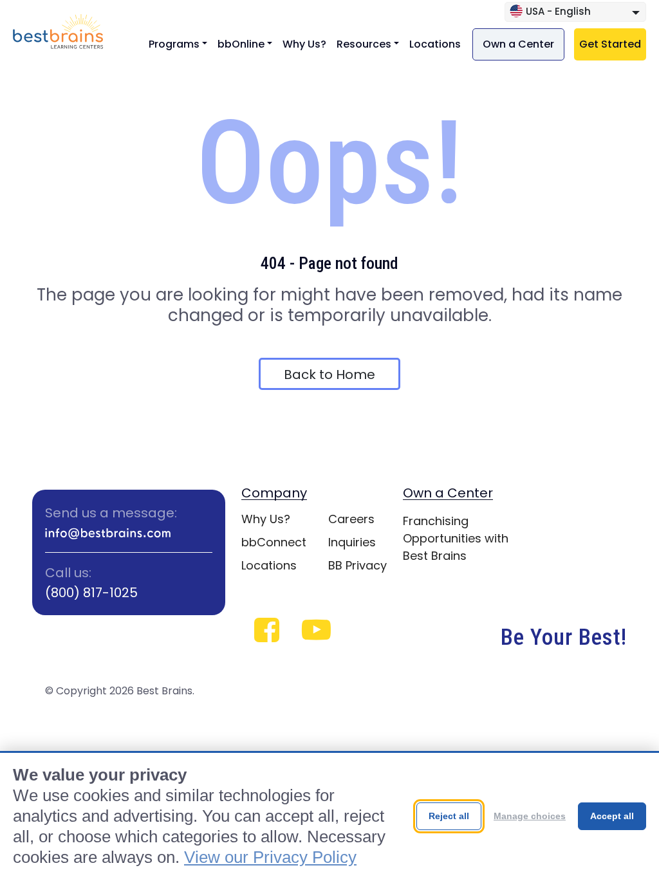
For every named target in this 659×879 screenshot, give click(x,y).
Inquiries (352, 542)
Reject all (449, 816)
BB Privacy (357, 565)
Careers (351, 519)
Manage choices (530, 816)
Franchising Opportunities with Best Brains (455, 538)
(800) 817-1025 (91, 593)
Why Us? (304, 44)
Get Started (610, 44)
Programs (174, 44)
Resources (364, 44)
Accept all (612, 816)
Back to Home (329, 374)
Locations (435, 44)
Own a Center (518, 44)
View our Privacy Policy (270, 857)
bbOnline (241, 44)
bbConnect (273, 542)
